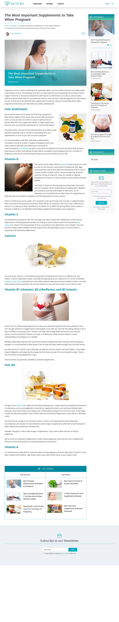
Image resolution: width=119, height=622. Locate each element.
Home (7, 26)
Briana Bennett (17, 33)
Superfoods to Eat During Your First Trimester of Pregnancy (33, 509)
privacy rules (65, 553)
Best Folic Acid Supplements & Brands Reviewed (73, 508)
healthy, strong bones (13, 281)
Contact (60, 4)
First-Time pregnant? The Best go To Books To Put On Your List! (101, 137)
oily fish (19, 405)
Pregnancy (14, 26)
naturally (65, 164)
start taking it (24, 148)
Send (72, 549)
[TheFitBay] (14, 3)
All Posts (94, 159)
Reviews (49, 4)
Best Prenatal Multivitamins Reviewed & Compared (33, 483)
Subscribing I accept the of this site (60, 553)
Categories (37, 4)
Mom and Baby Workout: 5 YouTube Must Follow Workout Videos (33, 496)
